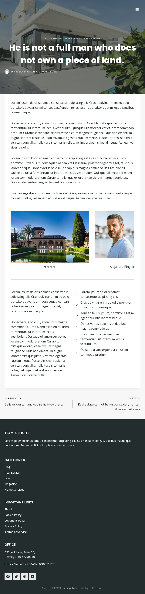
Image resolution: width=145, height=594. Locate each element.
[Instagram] (24, 576)
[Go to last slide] (14, 237)
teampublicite (71, 588)
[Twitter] (16, 576)
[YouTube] (32, 576)
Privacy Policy (13, 526)
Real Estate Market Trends (82, 38)
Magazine (11, 484)
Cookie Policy (13, 515)
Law (7, 478)
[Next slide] (86, 237)
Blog (7, 467)
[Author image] (7, 71)
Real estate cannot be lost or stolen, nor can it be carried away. (109, 404)
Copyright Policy (15, 520)
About (8, 509)
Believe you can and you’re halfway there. (34, 402)
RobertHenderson (24, 71)
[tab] (45, 267)
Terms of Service (16, 532)
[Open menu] (136, 9)
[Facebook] (8, 576)
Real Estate (12, 472)
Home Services (14, 489)
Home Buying (53, 38)
